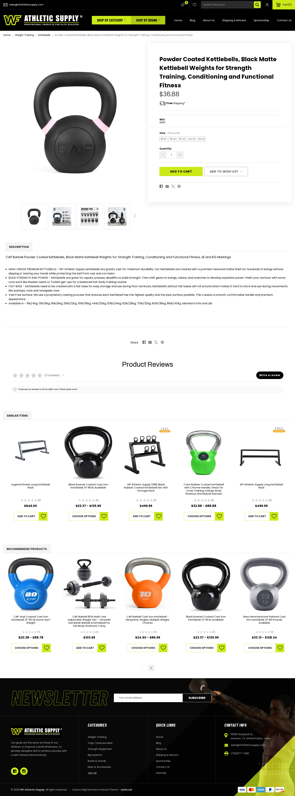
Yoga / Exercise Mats (100, 743)
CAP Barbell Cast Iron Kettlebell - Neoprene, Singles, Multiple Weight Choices (147, 620)
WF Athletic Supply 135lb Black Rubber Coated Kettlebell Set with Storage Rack (146, 487)
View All (92, 773)
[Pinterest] (179, 186)
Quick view (31, 452)
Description (19, 247)
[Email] (167, 186)
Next (134, 214)
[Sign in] (267, 4)
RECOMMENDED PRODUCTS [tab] (27, 549)
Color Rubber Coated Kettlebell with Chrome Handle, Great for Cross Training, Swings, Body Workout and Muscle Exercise (204, 489)
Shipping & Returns (234, 20)
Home (178, 20)
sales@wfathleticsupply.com (248, 745)
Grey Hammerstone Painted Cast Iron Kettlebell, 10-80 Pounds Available (264, 620)
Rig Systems (95, 755)
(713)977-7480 (240, 753)
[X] (173, 186)
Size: (169, 133)
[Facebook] (161, 186)
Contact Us (284, 20)
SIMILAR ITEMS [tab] (17, 416)
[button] (63, 375)
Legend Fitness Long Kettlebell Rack (30, 486)
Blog (192, 20)
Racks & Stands (97, 761)
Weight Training (97, 737)
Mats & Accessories (99, 767)
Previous (16, 214)
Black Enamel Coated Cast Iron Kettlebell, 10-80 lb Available (88, 486)
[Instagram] (24, 771)
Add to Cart (26, 516)
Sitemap (161, 773)
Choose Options (84, 516)
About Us (209, 20)
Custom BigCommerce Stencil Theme (95, 789)
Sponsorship (261, 20)
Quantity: (165, 148)
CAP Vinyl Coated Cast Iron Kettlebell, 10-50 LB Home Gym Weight (30, 620)
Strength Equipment (100, 749)
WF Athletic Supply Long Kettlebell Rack (261, 486)
